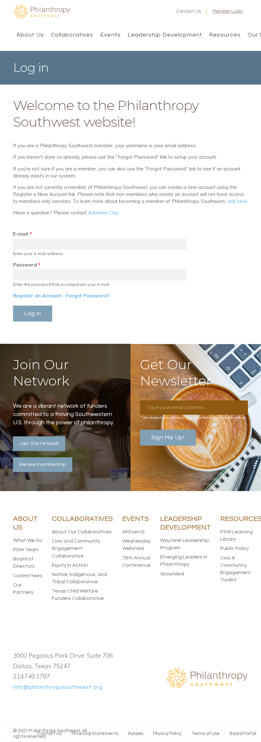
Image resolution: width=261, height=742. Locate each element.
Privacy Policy (167, 733)
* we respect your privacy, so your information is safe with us (193, 417)
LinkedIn (153, 11)
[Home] (41, 17)
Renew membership (42, 464)
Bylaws (135, 733)
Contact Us (188, 11)
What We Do (27, 540)
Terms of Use (205, 733)
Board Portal (242, 733)
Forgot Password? (87, 296)
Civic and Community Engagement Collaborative (76, 548)
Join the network (39, 443)
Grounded (172, 573)
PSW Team (26, 549)
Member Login (228, 11)
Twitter (143, 11)
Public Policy (234, 548)
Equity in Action (70, 565)
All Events (133, 531)
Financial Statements (95, 733)
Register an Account (37, 296)
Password (26, 265)
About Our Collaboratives (82, 531)
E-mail (22, 234)
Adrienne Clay (103, 213)
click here (237, 201)
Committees (27, 575)
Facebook (133, 11)
